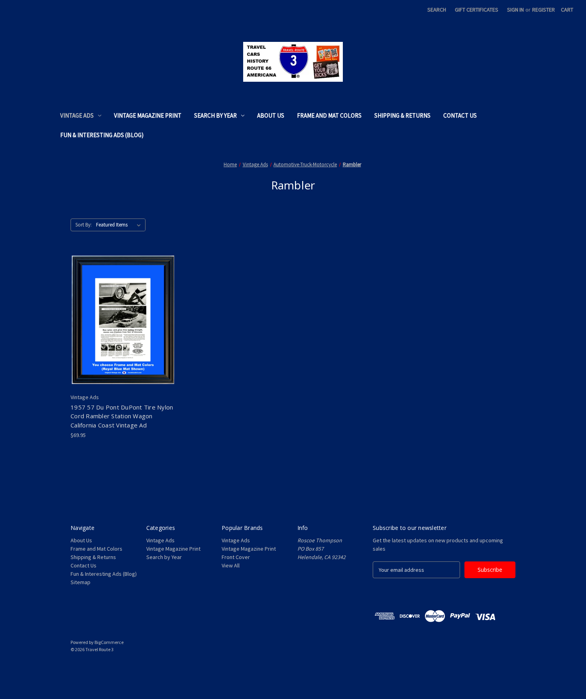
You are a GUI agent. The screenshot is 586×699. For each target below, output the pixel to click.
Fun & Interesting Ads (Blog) (102, 135)
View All (231, 565)
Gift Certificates (476, 9)
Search (436, 9)
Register (543, 9)
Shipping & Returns (402, 115)
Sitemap (80, 582)
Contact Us (460, 115)
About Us (270, 115)
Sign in (515, 9)
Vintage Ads (77, 115)
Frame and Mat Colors (329, 115)
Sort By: (83, 224)
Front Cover (236, 557)
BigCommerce (109, 642)
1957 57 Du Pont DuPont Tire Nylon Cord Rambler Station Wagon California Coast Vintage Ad (122, 416)
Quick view (117, 305)
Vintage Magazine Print (147, 115)
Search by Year (215, 115)
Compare (120, 319)
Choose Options (123, 333)
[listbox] (120, 225)
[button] (293, 667)
